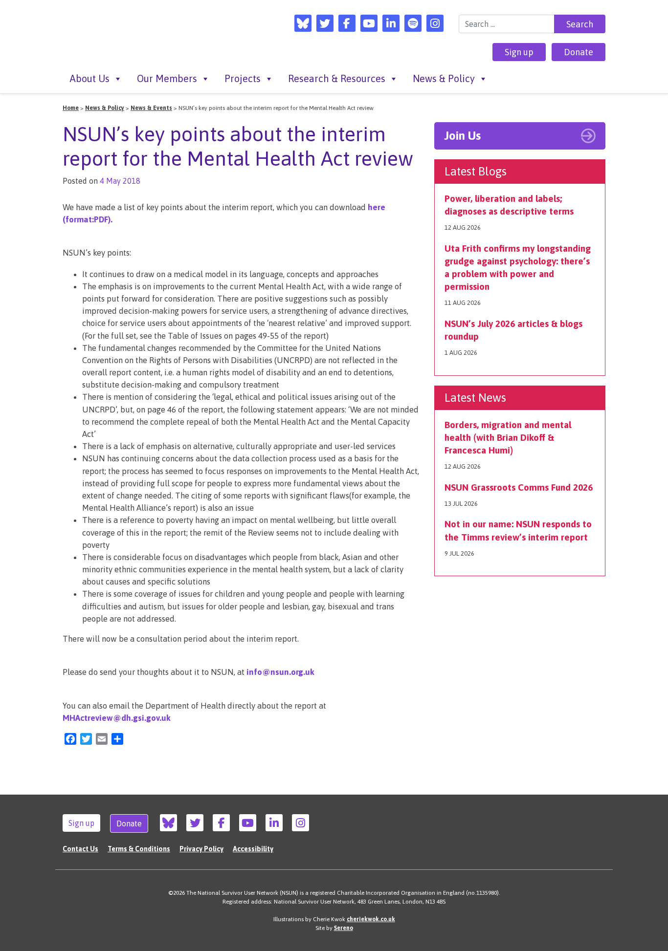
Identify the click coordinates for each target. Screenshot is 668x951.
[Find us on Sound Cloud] (413, 23)
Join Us (462, 135)
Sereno (343, 928)
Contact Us (80, 849)
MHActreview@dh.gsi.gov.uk (117, 718)
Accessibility (253, 849)
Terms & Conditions (139, 849)
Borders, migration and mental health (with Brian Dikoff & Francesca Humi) (508, 437)
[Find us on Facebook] (347, 23)
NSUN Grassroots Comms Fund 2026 (519, 487)
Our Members (167, 78)
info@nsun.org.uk (280, 672)
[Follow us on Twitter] (325, 23)
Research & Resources (336, 78)
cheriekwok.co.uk (371, 919)
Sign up (519, 52)
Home (71, 108)
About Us (90, 78)
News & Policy (444, 78)
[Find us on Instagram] (435, 23)
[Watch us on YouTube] (369, 23)
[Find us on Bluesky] (303, 23)
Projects (242, 78)
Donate (578, 52)
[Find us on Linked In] (391, 23)
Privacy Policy (201, 849)
